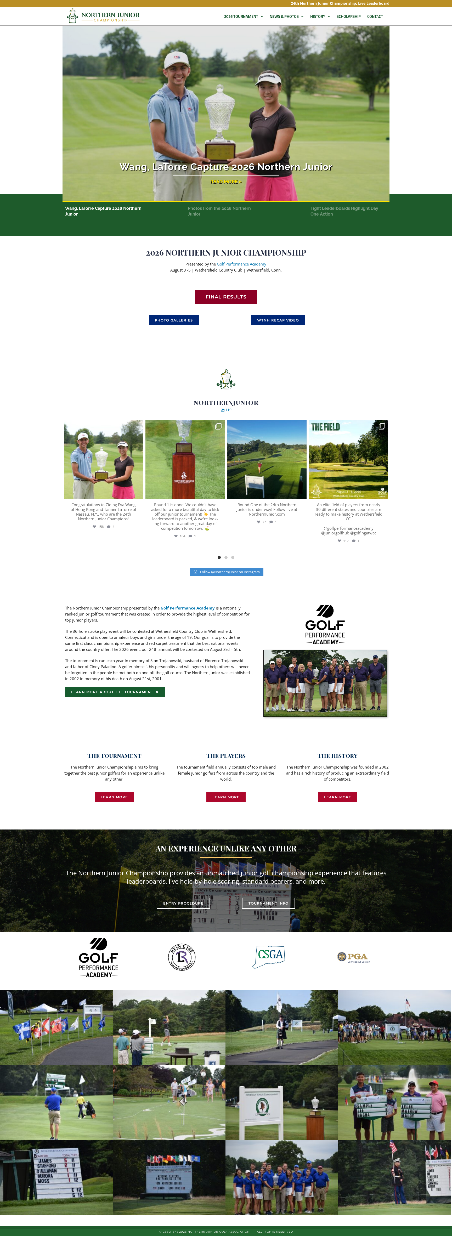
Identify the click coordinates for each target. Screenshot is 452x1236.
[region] (226, 128)
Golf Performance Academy (241, 264)
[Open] (103, 459)
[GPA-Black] (325, 606)
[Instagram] (137, 492)
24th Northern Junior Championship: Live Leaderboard (340, 3)
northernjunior (102, 425)
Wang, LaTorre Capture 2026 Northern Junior (226, 166)
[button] (226, 114)
